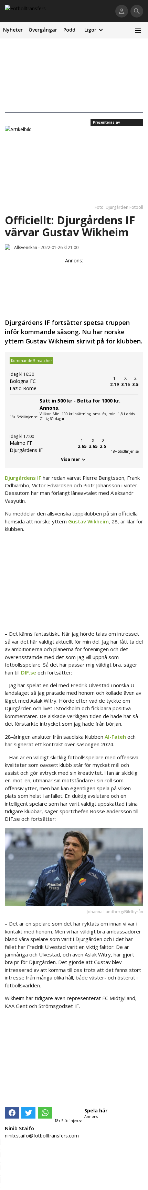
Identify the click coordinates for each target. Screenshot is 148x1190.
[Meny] (138, 30)
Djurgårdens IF (23, 477)
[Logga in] (121, 11)
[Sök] (136, 11)
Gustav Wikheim (88, 521)
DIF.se (28, 672)
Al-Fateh (115, 736)
